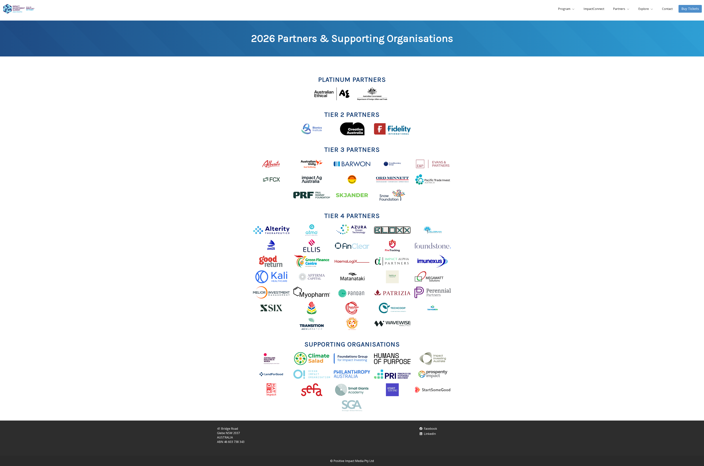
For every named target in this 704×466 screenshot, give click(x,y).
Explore (643, 9)
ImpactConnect (594, 9)
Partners (619, 9)
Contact (667, 9)
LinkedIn (430, 434)
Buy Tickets (690, 8)
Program (564, 9)
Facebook (430, 429)
